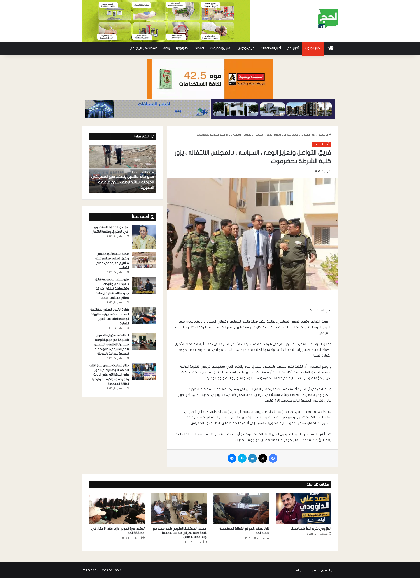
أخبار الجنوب (313, 48)
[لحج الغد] (328, 18)
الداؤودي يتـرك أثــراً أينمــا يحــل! (310, 528)
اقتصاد (199, 48)
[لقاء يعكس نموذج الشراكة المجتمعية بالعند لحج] (241, 508)
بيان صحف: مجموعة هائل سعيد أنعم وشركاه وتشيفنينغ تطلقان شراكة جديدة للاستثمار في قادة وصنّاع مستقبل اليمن (112, 288)
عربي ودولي (246, 48)
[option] (122, 169)
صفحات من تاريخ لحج (143, 48)
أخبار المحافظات (271, 48)
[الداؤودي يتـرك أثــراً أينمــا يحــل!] (303, 508)
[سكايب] (242, 458)
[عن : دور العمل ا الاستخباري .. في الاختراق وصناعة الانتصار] (144, 237)
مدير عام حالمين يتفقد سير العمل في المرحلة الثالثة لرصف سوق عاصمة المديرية (122, 182)
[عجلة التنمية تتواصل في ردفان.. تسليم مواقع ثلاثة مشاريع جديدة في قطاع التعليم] (144, 260)
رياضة (166, 48)
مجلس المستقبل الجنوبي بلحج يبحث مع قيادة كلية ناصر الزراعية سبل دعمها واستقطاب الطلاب (180, 533)
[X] (262, 458)
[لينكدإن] (252, 458)
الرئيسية (323, 134)
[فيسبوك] (273, 458)
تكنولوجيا (182, 48)
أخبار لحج (293, 48)
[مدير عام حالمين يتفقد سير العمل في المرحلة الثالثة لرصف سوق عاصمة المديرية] (122, 169)
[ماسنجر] (232, 458)
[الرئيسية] (331, 48)
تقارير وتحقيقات (220, 48)
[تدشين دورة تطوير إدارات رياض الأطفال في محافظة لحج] (117, 508)
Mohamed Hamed (110, 570)
